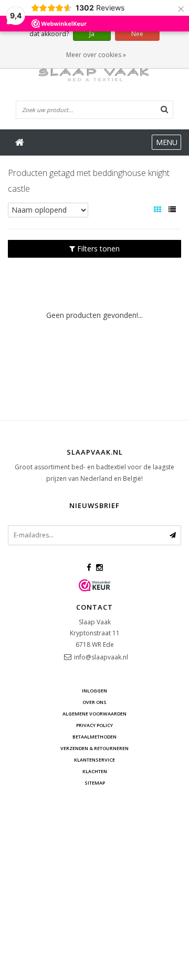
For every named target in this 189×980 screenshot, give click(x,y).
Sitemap (95, 782)
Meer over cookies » (96, 54)
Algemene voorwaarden (94, 713)
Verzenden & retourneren (94, 748)
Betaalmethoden (94, 736)
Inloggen (94, 690)
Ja (91, 33)
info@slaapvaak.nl (101, 657)
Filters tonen (97, 249)
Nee (137, 33)
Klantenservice (94, 759)
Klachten (94, 771)
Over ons (94, 702)
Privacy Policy (94, 725)
